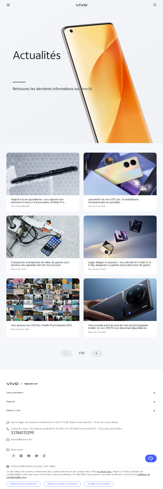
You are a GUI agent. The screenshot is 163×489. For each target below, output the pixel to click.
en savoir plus (104, 472)
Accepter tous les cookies (99, 484)
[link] (13, 456)
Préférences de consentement (23, 484)
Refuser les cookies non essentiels (62, 484)
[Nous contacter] (151, 458)
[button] (8, 5)
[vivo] (12, 384)
